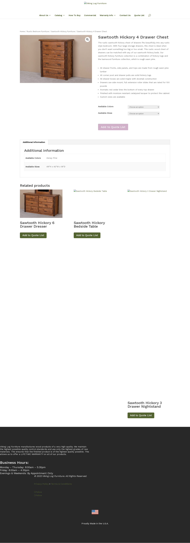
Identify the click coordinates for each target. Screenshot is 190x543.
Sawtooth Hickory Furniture (63, 31)
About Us (43, 15)
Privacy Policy (41, 484)
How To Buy (74, 15)
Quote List (139, 15)
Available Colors (105, 106)
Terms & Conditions (61, 484)
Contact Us (125, 15)
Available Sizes (105, 113)
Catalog (58, 15)
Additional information (34, 142)
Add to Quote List (113, 127)
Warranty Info (106, 15)
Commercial (90, 15)
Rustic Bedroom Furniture (38, 31)
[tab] (34, 142)
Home (22, 31)
